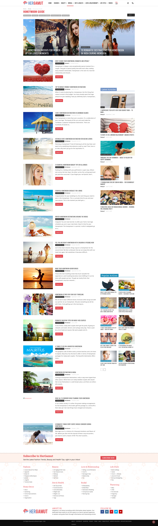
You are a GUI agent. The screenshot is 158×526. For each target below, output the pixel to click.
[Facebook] (102, 512)
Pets (112, 480)
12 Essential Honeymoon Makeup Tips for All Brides (71, 165)
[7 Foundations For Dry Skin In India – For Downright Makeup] (117, 174)
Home (50, 3)
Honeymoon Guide (56, 15)
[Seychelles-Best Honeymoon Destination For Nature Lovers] (38, 148)
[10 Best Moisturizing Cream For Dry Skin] (108, 356)
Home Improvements (30, 494)
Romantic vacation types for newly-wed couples (70, 320)
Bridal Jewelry (27, 15)
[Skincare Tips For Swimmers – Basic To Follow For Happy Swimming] (117, 149)
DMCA (99, 521)
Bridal (70, 3)
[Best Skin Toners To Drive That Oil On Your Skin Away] (108, 338)
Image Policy (105, 521)
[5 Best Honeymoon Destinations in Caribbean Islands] (38, 123)
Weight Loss (121, 343)
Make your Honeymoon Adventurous (66, 268)
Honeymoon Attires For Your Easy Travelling (69, 294)
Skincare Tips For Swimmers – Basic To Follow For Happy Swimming (116, 159)
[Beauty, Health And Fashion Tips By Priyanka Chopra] (108, 285)
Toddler (113, 498)
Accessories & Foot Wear (31, 470)
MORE (116, 3)
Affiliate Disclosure (126, 521)
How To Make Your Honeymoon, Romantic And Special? (72, 61)
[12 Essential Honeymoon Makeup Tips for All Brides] (38, 174)
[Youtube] (120, 512)
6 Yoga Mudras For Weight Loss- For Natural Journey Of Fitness (126, 347)
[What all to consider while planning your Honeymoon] (38, 408)
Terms (95, 521)
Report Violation (115, 521)
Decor (26, 490)
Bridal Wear (35, 15)
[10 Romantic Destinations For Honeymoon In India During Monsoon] (107, 43)
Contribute (79, 521)
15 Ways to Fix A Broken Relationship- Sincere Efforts (117, 135)
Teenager (113, 496)
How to (26, 496)
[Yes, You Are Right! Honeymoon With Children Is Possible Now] (38, 252)
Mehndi (55, 476)
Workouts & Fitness (58, 496)
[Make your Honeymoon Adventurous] (38, 278)
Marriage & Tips (86, 474)
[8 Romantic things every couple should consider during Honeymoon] (38, 434)
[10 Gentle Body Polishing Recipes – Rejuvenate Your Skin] (127, 285)
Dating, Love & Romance (89, 470)
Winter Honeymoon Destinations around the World (71, 217)
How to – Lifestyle (116, 474)
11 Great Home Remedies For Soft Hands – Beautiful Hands (108, 328)
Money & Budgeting (116, 478)
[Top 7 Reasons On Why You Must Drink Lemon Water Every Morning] (108, 303)
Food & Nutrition (58, 488)
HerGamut (67, 89)
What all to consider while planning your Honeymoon (72, 398)
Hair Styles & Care (58, 472)
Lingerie (121, 325)
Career (120, 361)
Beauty (63, 3)
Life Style (103, 3)
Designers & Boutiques (124, 307)
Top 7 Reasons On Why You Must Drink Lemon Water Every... (107, 311)
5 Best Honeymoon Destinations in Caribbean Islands (71, 113)
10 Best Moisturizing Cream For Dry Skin (108, 364)
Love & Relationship (91, 3)
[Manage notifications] (153, 522)
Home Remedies (57, 490)
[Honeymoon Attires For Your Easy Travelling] (38, 304)
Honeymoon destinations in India (65, 372)
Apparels (26, 472)
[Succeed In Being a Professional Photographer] (127, 356)
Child (112, 490)
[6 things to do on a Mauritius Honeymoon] (38, 356)
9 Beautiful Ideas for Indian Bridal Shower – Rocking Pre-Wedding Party (117, 208)
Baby (112, 488)
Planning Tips (65, 15)
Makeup (55, 474)
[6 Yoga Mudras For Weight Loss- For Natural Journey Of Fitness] (127, 338)
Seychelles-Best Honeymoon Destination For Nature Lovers (73, 139)
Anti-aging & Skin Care (106, 154)
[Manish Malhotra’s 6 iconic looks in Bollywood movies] (127, 303)
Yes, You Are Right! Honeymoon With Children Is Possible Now (74, 243)
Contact (74, 524)
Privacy (91, 521)
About (73, 521)
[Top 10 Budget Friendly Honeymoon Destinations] (38, 97)
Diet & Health (79, 3)
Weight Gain (56, 492)
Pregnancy (114, 494)
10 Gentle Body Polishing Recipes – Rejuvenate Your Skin (126, 293)
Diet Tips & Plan (104, 307)
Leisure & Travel (115, 476)
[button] (128, 3)
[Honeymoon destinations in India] (38, 382)
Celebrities (103, 289)
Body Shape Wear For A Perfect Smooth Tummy (126, 328)
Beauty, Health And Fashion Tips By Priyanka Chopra (108, 293)
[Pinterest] (111, 512)
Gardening (27, 492)
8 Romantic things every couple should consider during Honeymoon (73, 425)
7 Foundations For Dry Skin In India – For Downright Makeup (117, 183)
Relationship (104, 132)
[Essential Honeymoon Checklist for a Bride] (38, 200)
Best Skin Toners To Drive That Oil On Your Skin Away (108, 346)
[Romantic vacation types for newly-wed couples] (38, 330)
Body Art (26, 474)
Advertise (85, 521)
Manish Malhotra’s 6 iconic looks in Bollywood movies (125, 311)
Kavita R (67, 63)
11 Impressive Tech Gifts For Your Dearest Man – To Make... (116, 111)
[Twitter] (116, 512)
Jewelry (26, 478)
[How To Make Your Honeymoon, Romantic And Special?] (38, 71)
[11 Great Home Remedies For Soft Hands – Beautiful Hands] (108, 320)
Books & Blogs (115, 470)
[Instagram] (107, 512)
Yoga (54, 498)
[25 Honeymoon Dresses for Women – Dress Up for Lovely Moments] (51, 43)
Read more (59, 76)
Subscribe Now (108, 458)
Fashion (56, 3)
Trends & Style (28, 482)
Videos (111, 3)
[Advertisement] (115, 73)
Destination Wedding (45, 15)
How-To (102, 107)
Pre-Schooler (114, 492)
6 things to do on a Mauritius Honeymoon (68, 346)
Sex (83, 478)
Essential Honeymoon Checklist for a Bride (68, 191)
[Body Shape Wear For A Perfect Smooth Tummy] (127, 320)
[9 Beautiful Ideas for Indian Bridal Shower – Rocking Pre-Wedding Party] (117, 198)
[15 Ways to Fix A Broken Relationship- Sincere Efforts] (117, 126)
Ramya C (102, 114)
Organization (27, 498)
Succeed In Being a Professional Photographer (127, 364)
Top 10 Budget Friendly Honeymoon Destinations (70, 87)
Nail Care (55, 478)
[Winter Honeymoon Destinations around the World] (38, 226)
